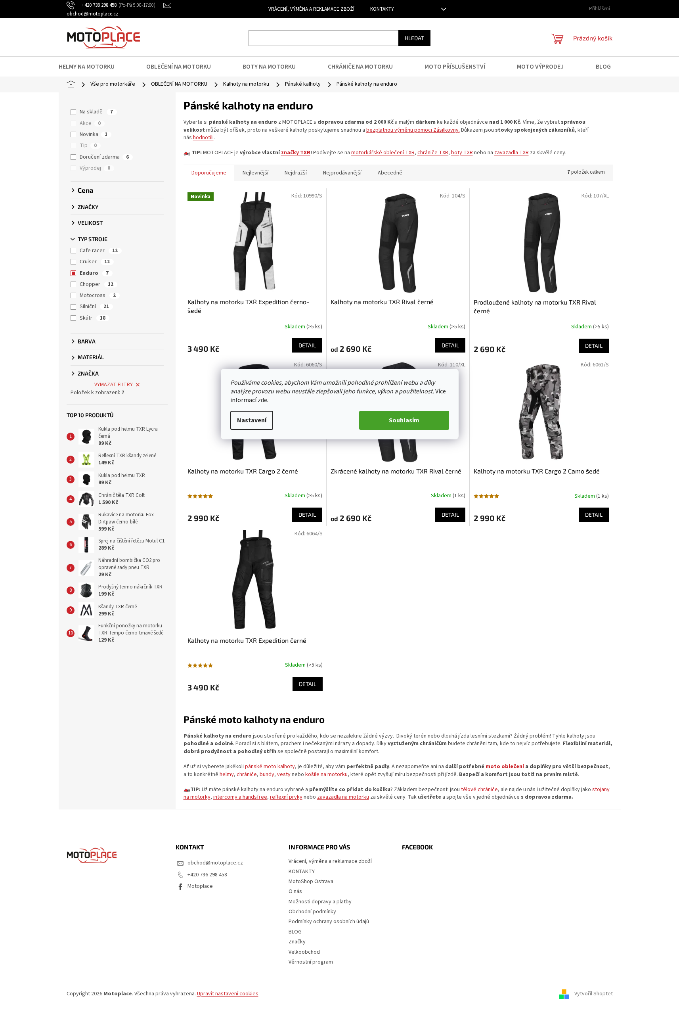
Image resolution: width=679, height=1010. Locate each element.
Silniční (94, 306)
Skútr (92, 318)
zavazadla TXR (511, 153)
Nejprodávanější (342, 173)
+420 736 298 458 (207, 875)
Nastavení (251, 420)
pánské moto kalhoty (270, 766)
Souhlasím (404, 420)
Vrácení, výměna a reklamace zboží (311, 9)
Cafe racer (99, 251)
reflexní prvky (286, 797)
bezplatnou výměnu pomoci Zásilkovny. (413, 130)
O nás (295, 891)
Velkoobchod (304, 952)
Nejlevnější (255, 173)
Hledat (414, 37)
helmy (227, 774)
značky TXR (295, 153)
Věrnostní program (311, 962)
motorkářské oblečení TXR (383, 153)
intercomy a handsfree (240, 797)
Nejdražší (296, 173)
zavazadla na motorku (343, 797)
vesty (284, 774)
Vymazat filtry (113, 385)
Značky (297, 942)
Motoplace (200, 886)
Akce (90, 123)
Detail (307, 345)
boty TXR (462, 153)
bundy (267, 774)
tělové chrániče (479, 789)
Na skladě (96, 112)
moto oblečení (505, 766)
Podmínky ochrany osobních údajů (329, 922)
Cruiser (95, 262)
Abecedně (390, 173)
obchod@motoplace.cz (215, 863)
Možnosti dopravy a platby (320, 902)
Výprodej (95, 168)
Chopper (96, 284)
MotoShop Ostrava (311, 881)
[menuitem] (91, 67)
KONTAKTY (382, 9)
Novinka (93, 134)
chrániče (247, 774)
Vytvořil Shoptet (593, 994)
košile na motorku (326, 774)
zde (262, 400)
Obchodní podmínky (312, 912)
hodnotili (203, 138)
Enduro (94, 273)
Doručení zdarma (104, 157)
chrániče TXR (432, 153)
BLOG (295, 932)
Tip (88, 145)
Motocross (98, 295)
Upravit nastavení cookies (227, 994)
